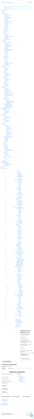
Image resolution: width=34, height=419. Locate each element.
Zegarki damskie (19, 188)
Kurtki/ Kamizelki (8, 42)
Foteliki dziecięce (20, 261)
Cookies (31, 412)
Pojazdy (6, 69)
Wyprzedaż (4, 166)
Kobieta (3, 12)
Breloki (6, 35)
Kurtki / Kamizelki (20, 173)
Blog (2, 167)
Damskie (5, 115)
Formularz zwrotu (5, 168)
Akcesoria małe (18, 246)
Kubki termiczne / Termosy (9, 93)
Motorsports (18, 319)
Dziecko (3, 66)
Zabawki (5, 67)
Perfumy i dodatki (8, 91)
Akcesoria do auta (7, 98)
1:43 (6, 158)
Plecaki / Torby (7, 79)
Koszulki (8, 127)
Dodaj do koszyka (24, 354)
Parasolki (6, 34)
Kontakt (20, 376)
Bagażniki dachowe (8, 104)
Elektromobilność (5, 162)
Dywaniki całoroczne (10, 100)
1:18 (6, 157)
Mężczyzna (4, 40)
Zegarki (6, 31)
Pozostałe (7, 38)
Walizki (6, 26)
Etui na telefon (7, 90)
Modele (5, 109)
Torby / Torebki (7, 137)
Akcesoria (7, 84)
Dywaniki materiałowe (20, 260)
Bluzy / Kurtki (19, 231)
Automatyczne (7, 118)
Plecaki (6, 24)
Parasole (6, 61)
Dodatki (6, 20)
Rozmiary (21, 380)
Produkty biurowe (8, 94)
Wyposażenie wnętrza (9, 106)
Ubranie (6, 153)
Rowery (5, 82)
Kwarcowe (7, 120)
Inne (6, 28)
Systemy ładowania (8, 164)
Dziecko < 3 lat (6, 85)
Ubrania (5, 13)
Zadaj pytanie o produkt (25, 358)
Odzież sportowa (8, 18)
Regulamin (21, 379)
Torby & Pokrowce (8, 50)
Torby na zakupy (8, 23)
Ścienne (5, 122)
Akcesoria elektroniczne (9, 95)
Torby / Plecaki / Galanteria (8, 21)
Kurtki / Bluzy (9, 126)
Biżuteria (6, 37)
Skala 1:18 (7, 110)
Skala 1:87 (7, 112)
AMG (2, 123)
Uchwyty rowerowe (8, 105)
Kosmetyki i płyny (8, 107)
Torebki (6, 22)
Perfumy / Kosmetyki (8, 36)
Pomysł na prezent (7, 39)
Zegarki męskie (6, 56)
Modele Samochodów (5, 108)
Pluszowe (6, 68)
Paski (6, 27)
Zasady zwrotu (21, 377)
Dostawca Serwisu (22, 381)
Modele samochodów (7, 156)
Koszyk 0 (30, 2)
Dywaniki (6, 99)
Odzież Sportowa (8, 46)
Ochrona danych (22, 378)
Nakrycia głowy (8, 17)
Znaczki (6, 96)
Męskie (5, 119)
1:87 (19, 318)
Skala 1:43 (7, 111)
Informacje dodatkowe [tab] (7, 361)
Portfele (6, 25)
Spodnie (6, 19)
